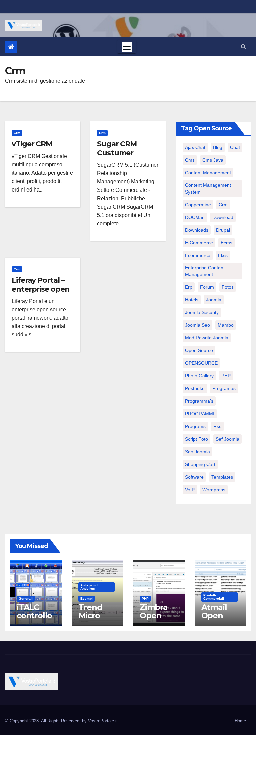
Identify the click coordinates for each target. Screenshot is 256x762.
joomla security (202, 312)
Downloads (196, 230)
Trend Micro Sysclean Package (95, 619)
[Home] (11, 47)
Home (240, 720)
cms (190, 160)
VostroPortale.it (103, 720)
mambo (226, 325)
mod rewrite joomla (206, 337)
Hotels (191, 299)
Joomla (213, 299)
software (194, 477)
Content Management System (208, 188)
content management (208, 172)
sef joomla (227, 439)
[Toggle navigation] (126, 46)
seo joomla (197, 451)
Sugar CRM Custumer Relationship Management (121, 157)
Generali (26, 598)
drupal (223, 230)
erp (188, 287)
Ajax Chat (195, 147)
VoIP (190, 489)
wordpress (213, 489)
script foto (196, 439)
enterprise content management (205, 271)
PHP (226, 375)
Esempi (86, 598)
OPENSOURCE (201, 363)
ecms (226, 242)
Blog (217, 147)
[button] (243, 46)
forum (207, 287)
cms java (212, 160)
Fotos (228, 287)
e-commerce (199, 242)
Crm (17, 133)
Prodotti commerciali (213, 596)
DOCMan (195, 217)
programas (224, 388)
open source (199, 350)
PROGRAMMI (199, 413)
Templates (222, 477)
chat (235, 147)
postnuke (195, 388)
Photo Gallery (199, 375)
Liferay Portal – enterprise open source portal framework (41, 293)
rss (217, 426)
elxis (223, 255)
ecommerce (197, 255)
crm (223, 204)
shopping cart (200, 464)
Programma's (199, 401)
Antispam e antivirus (89, 586)
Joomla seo (197, 325)
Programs (195, 426)
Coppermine (198, 204)
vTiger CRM (32, 143)
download (222, 217)
